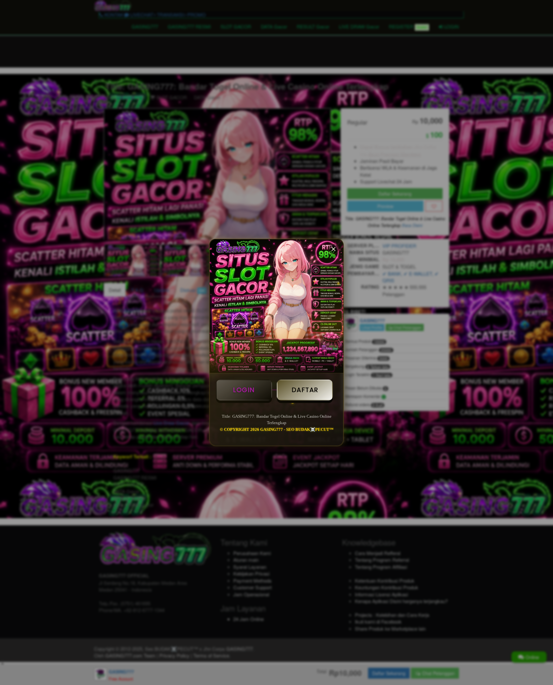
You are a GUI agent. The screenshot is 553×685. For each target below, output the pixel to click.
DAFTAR (305, 389)
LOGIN (244, 389)
